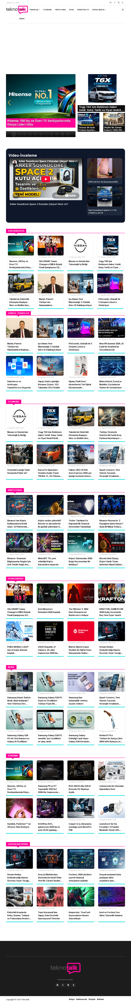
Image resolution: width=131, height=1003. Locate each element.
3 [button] (24, 134)
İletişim (92, 999)
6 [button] (40, 134)
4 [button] (30, 134)
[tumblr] (74, 985)
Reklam (100, 999)
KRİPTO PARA (60, 10)
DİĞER (21, 19)
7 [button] (46, 134)
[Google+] (68, 985)
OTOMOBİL (47, 10)
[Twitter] (63, 985)
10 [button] (62, 134)
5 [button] (35, 134)
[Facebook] (57, 985)
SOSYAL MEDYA (98, 10)
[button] (9, 102)
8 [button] (51, 134)
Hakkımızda (81, 999)
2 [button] (19, 134)
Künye (72, 999)
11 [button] (68, 134)
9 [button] (56, 134)
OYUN (71, 10)
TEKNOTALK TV (83, 10)
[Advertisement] (65, 50)
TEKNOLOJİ (34, 10)
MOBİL (22, 10)
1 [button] (13, 134)
